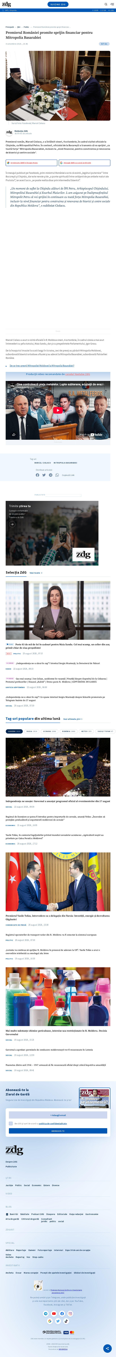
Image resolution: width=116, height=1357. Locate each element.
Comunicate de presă (16, 925)
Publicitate (11, 1166)
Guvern (14, 731)
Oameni (32, 1250)
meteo (86, 731)
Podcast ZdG (37, 1214)
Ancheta (9, 1272)
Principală (10, 27)
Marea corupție (31, 1272)
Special (10, 1243)
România (68, 731)
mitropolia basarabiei (65, 463)
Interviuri (58, 1250)
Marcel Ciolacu (43, 463)
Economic (10, 825)
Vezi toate (35, 573)
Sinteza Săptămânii (15, 687)
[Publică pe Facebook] (37, 475)
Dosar (19, 1272)
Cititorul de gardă (30, 1219)
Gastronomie (91, 1214)
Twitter (58, 1321)
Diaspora (50, 1214)
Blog (9, 1207)
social (61, 1221)
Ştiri (19, 27)
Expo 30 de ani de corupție (77, 1250)
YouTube (54, 1314)
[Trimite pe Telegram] (51, 475)
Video (8, 669)
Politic (26, 27)
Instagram (70, 1314)
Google (50, 1321)
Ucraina (49, 731)
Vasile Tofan (105, 731)
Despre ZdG (11, 1161)
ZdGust (10, 1229)
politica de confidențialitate (53, 1123)
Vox (28, 1257)
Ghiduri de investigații (84, 1272)
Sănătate (24, 1214)
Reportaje (21, 1250)
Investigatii (13, 1265)
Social (9, 706)
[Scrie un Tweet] (44, 475)
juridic (44, 1221)
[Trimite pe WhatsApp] (57, 475)
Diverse (55, 1185)
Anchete (9, 1257)
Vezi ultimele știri (72, 719)
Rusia (32, 731)
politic (53, 1221)
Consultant (46, 1219)
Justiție (9, 1185)
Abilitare (10, 1250)
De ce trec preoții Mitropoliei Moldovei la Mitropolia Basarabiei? (42, 365)
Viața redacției (76, 1214)
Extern (47, 1185)
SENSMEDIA (63, 1349)
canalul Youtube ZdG (77, 374)
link (12, 524)
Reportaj (20, 1257)
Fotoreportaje (45, 1250)
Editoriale (62, 1214)
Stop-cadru (37, 1257)
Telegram (46, 1314)
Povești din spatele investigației (56, 1272)
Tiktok (66, 1321)
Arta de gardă (12, 1219)
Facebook (62, 1314)
